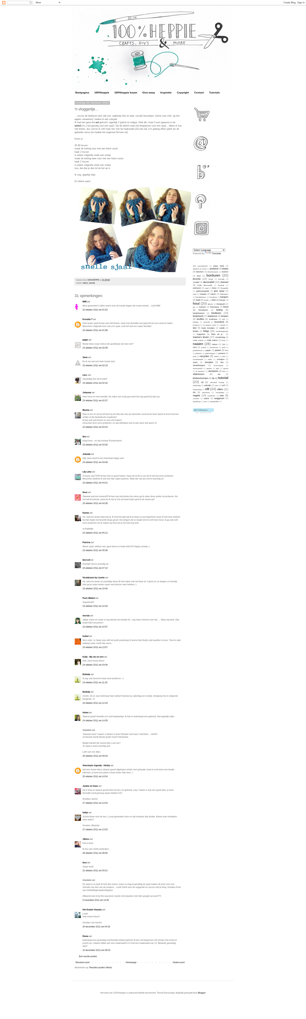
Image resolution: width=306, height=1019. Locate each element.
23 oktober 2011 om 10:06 (95, 588)
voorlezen (211, 396)
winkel (78, 125)
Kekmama (214, 307)
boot (199, 276)
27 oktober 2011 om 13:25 (95, 829)
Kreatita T (87, 319)
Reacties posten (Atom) (100, 967)
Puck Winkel (89, 598)
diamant (224, 282)
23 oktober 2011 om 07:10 (95, 568)
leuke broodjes (208, 328)
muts (223, 340)
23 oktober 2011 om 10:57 (95, 627)
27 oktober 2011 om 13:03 (95, 803)
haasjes (203, 294)
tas (219, 374)
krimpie (196, 322)
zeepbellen (214, 401)
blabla (225, 268)
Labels (222, 325)
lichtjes (196, 331)
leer (195, 328)
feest (214, 288)
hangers (224, 297)
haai (194, 294)
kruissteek (219, 322)
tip (213, 378)
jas (194, 307)
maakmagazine (222, 331)
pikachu (199, 353)
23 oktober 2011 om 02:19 (95, 365)
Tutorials (214, 92)
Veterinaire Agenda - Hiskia (96, 765)
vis (194, 392)
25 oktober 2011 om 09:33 (95, 756)
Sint (221, 362)
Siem (85, 357)
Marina (86, 410)
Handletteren (201, 297)
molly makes (212, 340)
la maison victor (209, 325)
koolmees (213, 319)
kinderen (216, 313)
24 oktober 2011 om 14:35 (95, 720)
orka (195, 347)
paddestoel (197, 350)
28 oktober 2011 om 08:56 (95, 853)
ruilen (210, 359)
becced (86, 560)
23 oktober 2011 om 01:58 (95, 330)
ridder (216, 356)
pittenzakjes (210, 353)
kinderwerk (198, 316)
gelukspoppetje (202, 291)
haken (85, 283)
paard (203, 347)
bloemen (199, 272)
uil (202, 382)
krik (223, 319)
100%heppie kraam (125, 92)
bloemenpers (213, 272)
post (194, 356)
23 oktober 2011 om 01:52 (95, 310)
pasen (218, 350)
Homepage (131, 962)
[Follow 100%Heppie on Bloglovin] (203, 412)
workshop (197, 401)
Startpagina (82, 92)
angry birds (218, 266)
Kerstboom (203, 310)
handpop (213, 297)
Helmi (85, 712)
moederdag (220, 337)
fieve (85, 492)
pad (223, 347)
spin (217, 368)
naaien (198, 344)
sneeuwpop (218, 365)
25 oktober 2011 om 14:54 (95, 776)
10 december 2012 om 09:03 (96, 950)
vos (222, 395)
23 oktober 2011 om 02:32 (95, 383)
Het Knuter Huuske (92, 909)
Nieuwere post (82, 962)
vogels (196, 395)
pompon (221, 353)
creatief (196, 282)
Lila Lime (87, 472)
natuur (214, 344)
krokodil (206, 322)
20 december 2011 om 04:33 (96, 926)
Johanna (87, 392)
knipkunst (212, 316)
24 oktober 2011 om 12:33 (95, 703)
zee (205, 401)
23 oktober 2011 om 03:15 (95, 427)
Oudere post (179, 962)
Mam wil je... (217, 334)
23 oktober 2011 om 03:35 (95, 445)
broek (211, 279)
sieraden (209, 362)
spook (225, 368)
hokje (85, 812)
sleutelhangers (199, 365)
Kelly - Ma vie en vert (93, 657)
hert (214, 300)
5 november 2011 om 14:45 (96, 900)
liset (85, 862)
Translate (216, 253)
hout (196, 303)
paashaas (214, 347)
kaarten (202, 307)
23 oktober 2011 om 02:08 (95, 348)
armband (214, 268)
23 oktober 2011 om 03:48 (95, 462)
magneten (201, 334)
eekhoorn (197, 288)
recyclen (204, 356)
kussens (196, 325)
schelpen (221, 359)
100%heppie (101, 92)
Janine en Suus (90, 786)
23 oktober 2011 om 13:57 (95, 647)
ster (223, 371)
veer (216, 385)
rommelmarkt (198, 359)
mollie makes (198, 340)
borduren (213, 275)
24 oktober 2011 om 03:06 (95, 665)
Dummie (221, 285)
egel (207, 288)
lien (84, 436)
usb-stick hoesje (217, 382)
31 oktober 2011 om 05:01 (95, 870)
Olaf (223, 344)
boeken (225, 272)
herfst (206, 300)
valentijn (207, 385)
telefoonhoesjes (200, 378)
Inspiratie (166, 92)
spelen (209, 368)
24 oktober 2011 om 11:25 (95, 682)
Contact (199, 92)
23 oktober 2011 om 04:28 (95, 503)
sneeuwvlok (197, 368)
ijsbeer (210, 304)
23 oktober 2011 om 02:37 (95, 400)
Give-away (148, 92)
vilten (220, 389)
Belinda (86, 674)
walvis (206, 398)
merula (86, 615)
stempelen (213, 371)
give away (219, 291)
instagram (221, 304)
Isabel (86, 636)
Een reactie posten (88, 956)
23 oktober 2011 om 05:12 (95, 533)
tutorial (92, 283)
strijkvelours (198, 374)
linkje (206, 331)
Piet (226, 350)
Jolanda (86, 454)
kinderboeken (199, 313)
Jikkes (86, 839)
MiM (85, 301)
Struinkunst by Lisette (94, 577)
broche (197, 278)
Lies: (85, 375)
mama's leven (201, 337)
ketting (219, 310)
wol (97, 122)
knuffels (200, 319)
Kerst (225, 307)
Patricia (86, 542)
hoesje (222, 300)
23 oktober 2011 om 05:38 (95, 550)
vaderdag (197, 385)
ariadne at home (199, 269)
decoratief (208, 282)
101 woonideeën (200, 266)
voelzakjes (220, 392)
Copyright (183, 92)
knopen (224, 316)
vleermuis (206, 392)
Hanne (86, 513)
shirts (195, 362)
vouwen (196, 398)
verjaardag (197, 389)
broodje (221, 279)
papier (208, 350)
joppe (85, 340)
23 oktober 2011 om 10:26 (95, 606)
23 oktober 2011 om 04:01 (95, 483)
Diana (85, 936)
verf (223, 385)
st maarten (200, 371)
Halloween (224, 294)
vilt (207, 389)
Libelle (222, 328)
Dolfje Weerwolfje (204, 285)
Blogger (201, 993)
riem (223, 356)
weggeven (219, 398)
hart (198, 300)
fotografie (224, 288)
